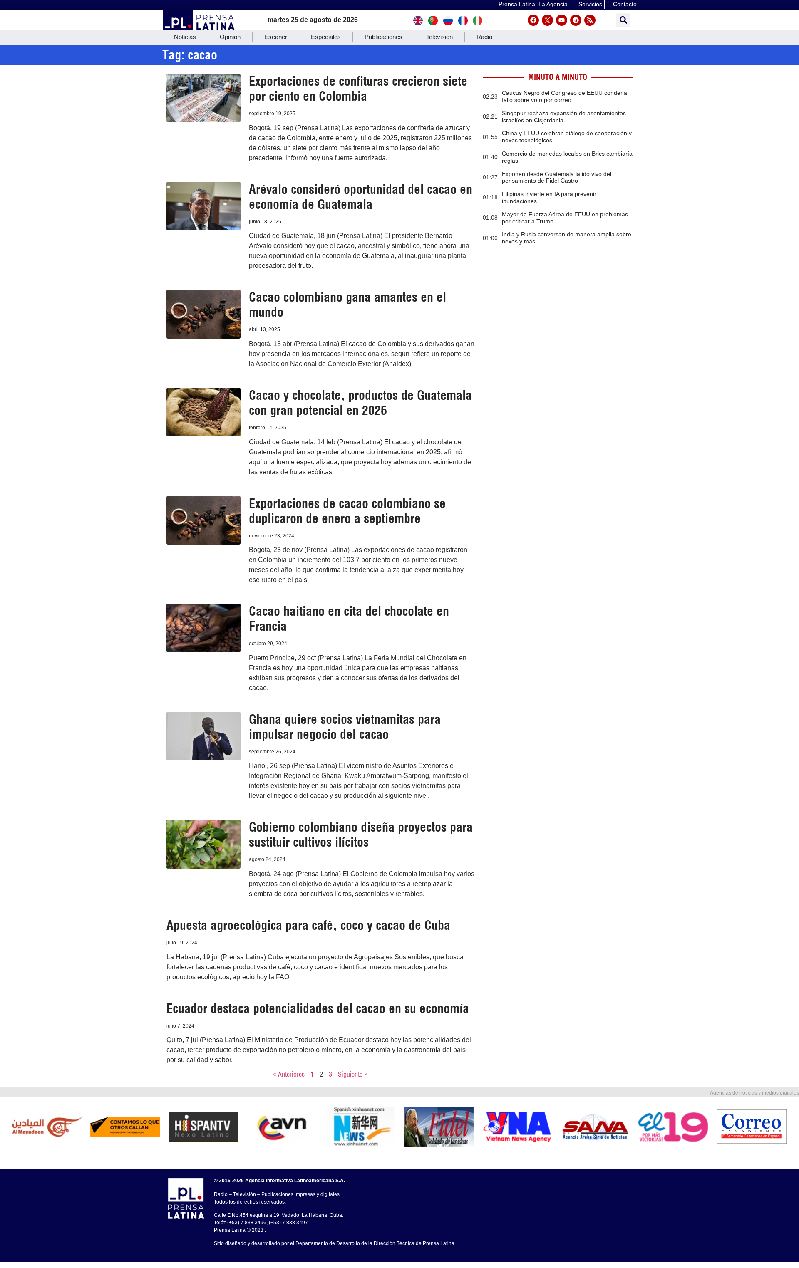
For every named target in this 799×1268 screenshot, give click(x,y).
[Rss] (590, 20)
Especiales (326, 36)
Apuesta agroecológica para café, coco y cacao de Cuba (308, 925)
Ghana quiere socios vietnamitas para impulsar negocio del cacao (345, 726)
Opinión (230, 36)
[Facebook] (533, 20)
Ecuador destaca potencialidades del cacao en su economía (317, 1008)
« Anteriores (289, 1074)
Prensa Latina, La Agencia (533, 4)
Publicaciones (383, 36)
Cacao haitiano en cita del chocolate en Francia (349, 618)
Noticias (185, 36)
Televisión (439, 36)
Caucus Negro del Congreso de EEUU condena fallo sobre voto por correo (564, 96)
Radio (484, 36)
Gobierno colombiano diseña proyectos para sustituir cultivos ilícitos (361, 834)
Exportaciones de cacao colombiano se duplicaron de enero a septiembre (347, 510)
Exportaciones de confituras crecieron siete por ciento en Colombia (358, 88)
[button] (623, 20)
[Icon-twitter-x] (547, 20)
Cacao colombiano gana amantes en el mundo (347, 304)
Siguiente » (352, 1074)
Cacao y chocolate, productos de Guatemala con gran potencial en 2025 (360, 402)
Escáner (275, 36)
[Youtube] (561, 20)
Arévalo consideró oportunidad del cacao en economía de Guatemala (360, 196)
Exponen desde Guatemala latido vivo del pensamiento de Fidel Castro (556, 177)
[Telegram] (575, 20)
